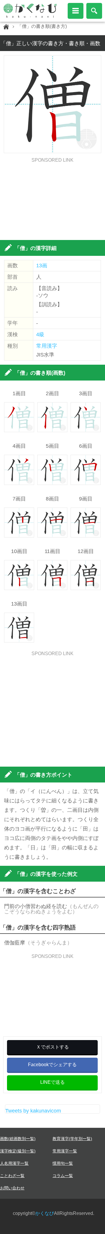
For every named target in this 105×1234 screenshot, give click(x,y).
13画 (41, 265)
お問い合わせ (12, 1188)
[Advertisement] (52, 199)
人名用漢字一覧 (14, 1163)
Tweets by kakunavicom (33, 1111)
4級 (40, 334)
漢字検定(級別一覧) (18, 1151)
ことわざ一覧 (12, 1175)
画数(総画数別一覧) (18, 1138)
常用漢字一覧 (64, 1151)
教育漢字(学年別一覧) (72, 1138)
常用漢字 (46, 346)
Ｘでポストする (52, 1046)
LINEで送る (52, 1082)
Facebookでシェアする (52, 1064)
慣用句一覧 (62, 1163)
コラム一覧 (62, 1175)
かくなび (44, 1213)
